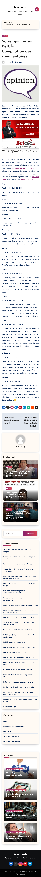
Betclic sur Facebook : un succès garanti (18, 682)
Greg (9, 62)
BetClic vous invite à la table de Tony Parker (19, 647)
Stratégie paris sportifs (11, 741)
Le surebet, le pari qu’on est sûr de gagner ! (19, 564)
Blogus (31, 871)
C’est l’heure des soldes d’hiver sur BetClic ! (19, 670)
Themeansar (20, 874)
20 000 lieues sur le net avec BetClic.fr (17, 630)
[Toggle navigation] (3, 9)
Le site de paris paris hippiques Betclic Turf (19, 687)
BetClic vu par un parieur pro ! (14, 642)
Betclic (5, 36)
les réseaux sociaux (28, 180)
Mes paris (20, 7)
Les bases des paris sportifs (13, 726)
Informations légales (10, 707)
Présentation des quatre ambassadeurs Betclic (20, 605)
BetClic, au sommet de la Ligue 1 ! (15, 652)
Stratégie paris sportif (11, 736)
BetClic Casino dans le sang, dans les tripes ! (19, 657)
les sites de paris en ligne (23, 168)
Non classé (7, 731)
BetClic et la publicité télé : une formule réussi (20, 617)
